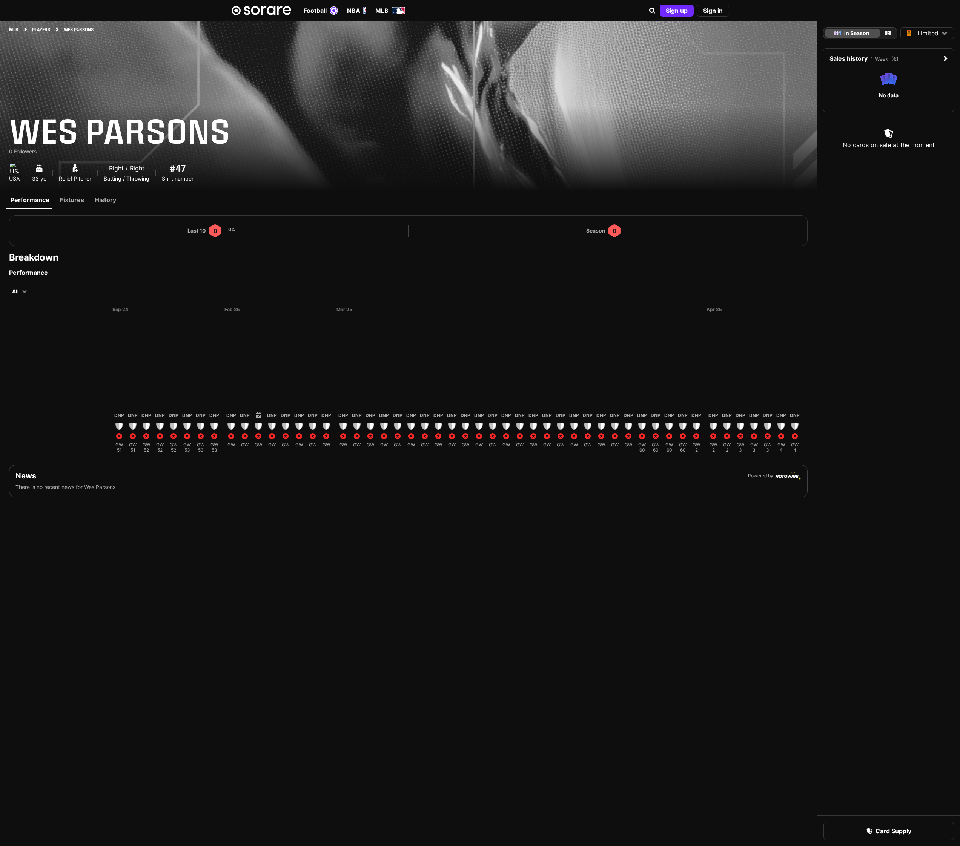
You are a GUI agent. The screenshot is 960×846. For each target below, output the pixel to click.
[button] (652, 10)
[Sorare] (261, 10)
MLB (382, 10)
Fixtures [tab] (72, 200)
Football (315, 10)
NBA (353, 10)
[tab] (887, 33)
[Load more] (104, 381)
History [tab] (105, 200)
